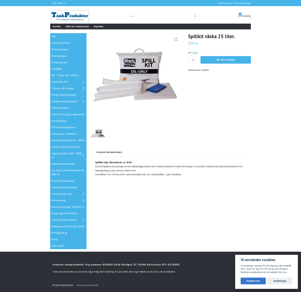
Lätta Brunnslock (60, 42)
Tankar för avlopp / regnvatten (68, 114)
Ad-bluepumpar (59, 49)
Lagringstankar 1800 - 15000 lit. (66, 155)
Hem (54, 36)
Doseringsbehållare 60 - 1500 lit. (68, 140)
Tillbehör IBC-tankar (62, 88)
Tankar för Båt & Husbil (64, 219)
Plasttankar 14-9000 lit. (64, 133)
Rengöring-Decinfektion (64, 213)
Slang (54, 239)
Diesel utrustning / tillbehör (66, 206)
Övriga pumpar (59, 62)
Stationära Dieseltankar (64, 187)
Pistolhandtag (59, 232)
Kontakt (57, 26)
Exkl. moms (58, 3)
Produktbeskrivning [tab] (109, 152)
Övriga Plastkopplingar (64, 94)
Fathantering (58, 200)
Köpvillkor (99, 26)
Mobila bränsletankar (63, 180)
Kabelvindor (57, 245)
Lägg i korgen (227, 59)
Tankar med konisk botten (65, 146)
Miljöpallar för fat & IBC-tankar (68, 226)
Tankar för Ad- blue (61, 193)
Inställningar (279, 281)
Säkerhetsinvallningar (63, 163)
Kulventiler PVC (59, 81)
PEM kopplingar (60, 107)
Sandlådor (56, 68)
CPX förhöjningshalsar (63, 127)
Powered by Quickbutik (87, 285)
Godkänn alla (253, 281)
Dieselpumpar (58, 55)
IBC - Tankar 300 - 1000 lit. (65, 75)
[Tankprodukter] (70, 16)
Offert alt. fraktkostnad (77, 26)
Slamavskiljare (59, 120)
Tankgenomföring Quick (64, 101)
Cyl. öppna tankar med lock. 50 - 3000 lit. (68, 172)
